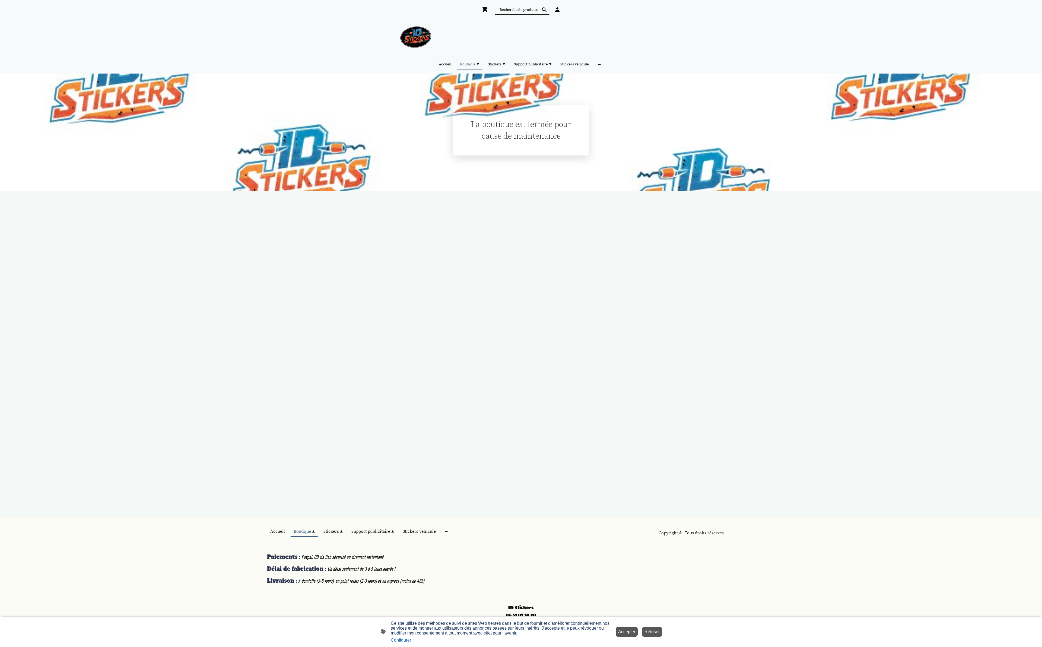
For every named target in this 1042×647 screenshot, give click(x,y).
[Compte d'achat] (557, 9)
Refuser (652, 631)
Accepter (626, 631)
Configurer (401, 640)
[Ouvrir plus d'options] (599, 64)
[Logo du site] (416, 37)
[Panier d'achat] (486, 9)
